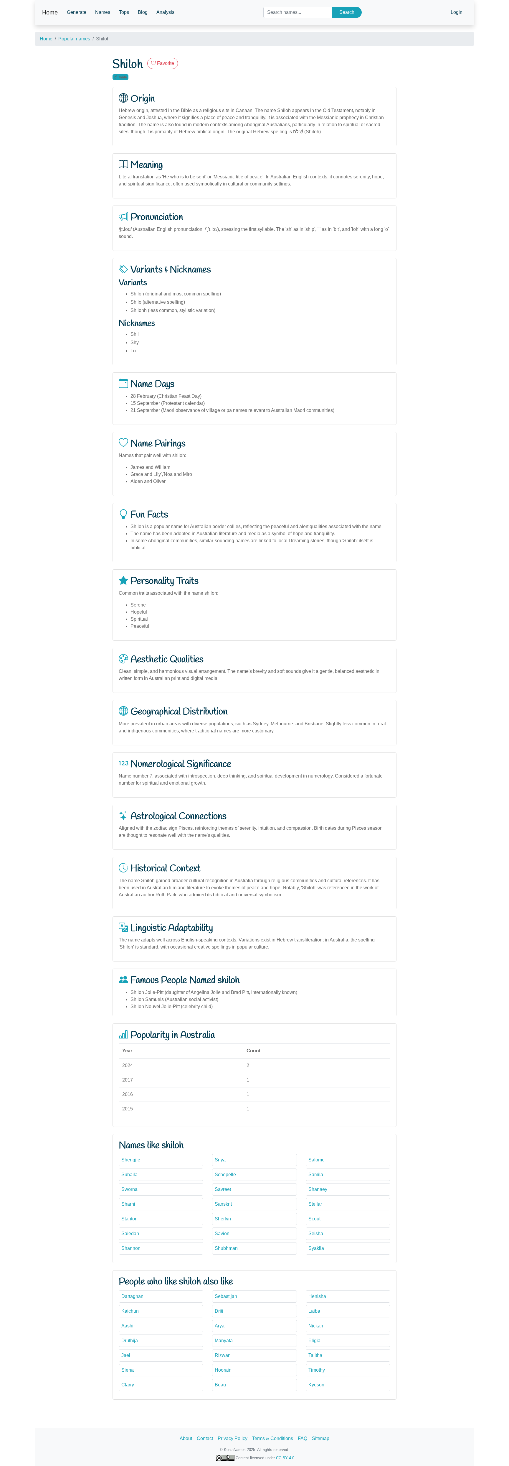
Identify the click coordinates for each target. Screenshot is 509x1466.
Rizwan (223, 1355)
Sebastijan (226, 1296)
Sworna (129, 1189)
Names (102, 12)
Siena (127, 1370)
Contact (205, 1438)
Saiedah (130, 1233)
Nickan (315, 1325)
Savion (222, 1233)
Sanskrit (223, 1204)
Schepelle (225, 1174)
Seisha (315, 1233)
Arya (219, 1325)
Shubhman (226, 1248)
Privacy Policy (232, 1438)
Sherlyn (223, 1218)
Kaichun (130, 1311)
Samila (315, 1174)
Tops (124, 12)
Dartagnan (132, 1296)
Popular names (74, 38)
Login (456, 12)
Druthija (129, 1340)
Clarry (127, 1384)
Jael (125, 1355)
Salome (316, 1159)
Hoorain (223, 1370)
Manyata (224, 1340)
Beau (220, 1384)
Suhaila (129, 1174)
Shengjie (130, 1159)
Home (50, 12)
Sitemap (320, 1438)
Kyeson (316, 1384)
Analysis (165, 12)
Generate (76, 12)
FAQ (302, 1438)
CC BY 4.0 (285, 1458)
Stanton (129, 1218)
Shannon (131, 1248)
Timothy (316, 1370)
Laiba (314, 1311)
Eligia (314, 1340)
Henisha (317, 1296)
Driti (219, 1311)
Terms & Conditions (272, 1438)
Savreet (223, 1189)
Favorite (165, 63)
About (186, 1438)
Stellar (315, 1204)
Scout (314, 1218)
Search (346, 12)
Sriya (220, 1159)
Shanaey (317, 1189)
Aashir (128, 1325)
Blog (143, 12)
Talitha (315, 1355)
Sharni (128, 1204)
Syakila (316, 1248)
